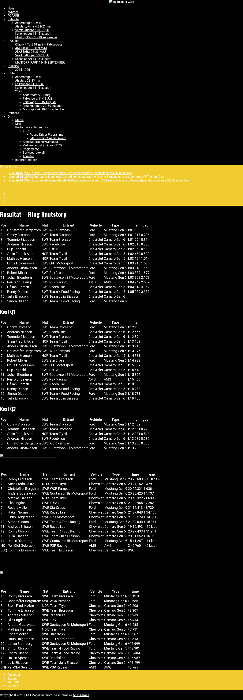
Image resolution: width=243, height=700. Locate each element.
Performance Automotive (31, 127)
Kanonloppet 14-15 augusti (33, 33)
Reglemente (31, 149)
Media (19, 120)
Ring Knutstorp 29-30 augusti (42, 106)
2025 (18, 91)
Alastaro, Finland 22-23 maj (33, 26)
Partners (13, 113)
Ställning (13, 66)
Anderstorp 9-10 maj (36, 95)
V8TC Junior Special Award (48, 138)
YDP (26, 131)
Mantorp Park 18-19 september (36, 37)
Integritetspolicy (26, 160)
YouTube (13, 682)
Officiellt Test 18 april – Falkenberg (38, 44)
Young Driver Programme (46, 134)
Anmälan (28, 156)
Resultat (13, 41)
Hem (11, 8)
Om (10, 116)
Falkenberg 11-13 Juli (29, 84)
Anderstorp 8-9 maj (28, 23)
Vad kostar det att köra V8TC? (42, 145)
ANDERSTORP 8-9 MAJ (31, 48)
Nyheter (13, 12)
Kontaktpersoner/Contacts (40, 142)
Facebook (14, 674)
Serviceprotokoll (34, 152)
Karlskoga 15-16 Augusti (39, 102)
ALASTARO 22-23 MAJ (30, 51)
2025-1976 (22, 70)
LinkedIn (13, 685)
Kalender (13, 19)
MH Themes (81, 695)
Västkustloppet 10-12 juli (32, 30)
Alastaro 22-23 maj (27, 80)
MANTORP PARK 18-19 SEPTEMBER (40, 62)
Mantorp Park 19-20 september (44, 109)
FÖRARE (13, 15)
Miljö (18, 124)
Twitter (12, 678)
